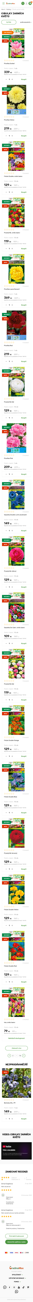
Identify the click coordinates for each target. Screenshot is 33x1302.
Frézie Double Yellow (11, 909)
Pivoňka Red (8, 345)
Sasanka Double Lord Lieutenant (15, 515)
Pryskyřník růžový (10, 571)
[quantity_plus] (12, 79)
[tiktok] (23, 1287)
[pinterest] (28, 1287)
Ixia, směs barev (9, 1022)
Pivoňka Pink (8, 458)
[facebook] (9, 1287)
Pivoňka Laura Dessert (12, 289)
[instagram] (14, 1287)
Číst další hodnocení (16, 1236)
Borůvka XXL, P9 (9, 1103)
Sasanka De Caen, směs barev (14, 627)
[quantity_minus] (6, 79)
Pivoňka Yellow (9, 120)
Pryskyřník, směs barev (12, 233)
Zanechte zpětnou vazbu (16, 1242)
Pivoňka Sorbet (9, 63)
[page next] (23, 1055)
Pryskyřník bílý (9, 402)
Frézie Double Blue (10, 797)
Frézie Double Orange (11, 740)
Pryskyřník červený (10, 853)
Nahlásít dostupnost (16, 1038)
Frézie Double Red (10, 966)
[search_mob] (22, 3)
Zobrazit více (16, 1048)
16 (20, 1055)
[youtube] (19, 1287)
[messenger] (5, 1287)
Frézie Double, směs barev (13, 176)
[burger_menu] (3, 3)
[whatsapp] (16, 1291)
